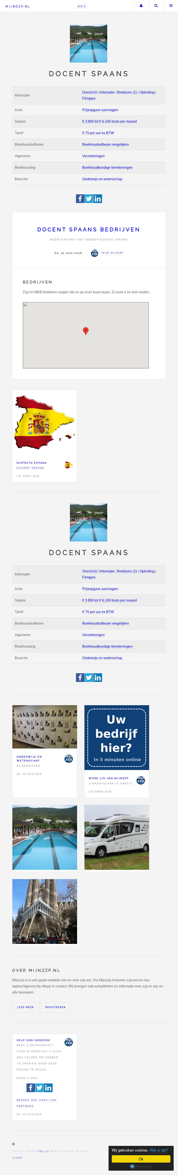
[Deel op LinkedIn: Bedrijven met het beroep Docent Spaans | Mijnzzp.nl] (98, 202)
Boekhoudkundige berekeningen (107, 167)
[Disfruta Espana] (68, 465)
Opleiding (147, 92)
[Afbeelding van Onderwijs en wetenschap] (44, 727)
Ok (141, 1159)
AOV (82, 6)
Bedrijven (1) (127, 92)
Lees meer (25, 1007)
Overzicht (89, 92)
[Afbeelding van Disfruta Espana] (44, 423)
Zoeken (156, 6)
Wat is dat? (159, 1150)
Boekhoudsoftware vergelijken (105, 144)
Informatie (107, 92)
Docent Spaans (30, 467)
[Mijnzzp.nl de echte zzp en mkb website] (89, 43)
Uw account (141, 6)
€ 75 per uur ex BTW (98, 133)
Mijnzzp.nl (18, 6)
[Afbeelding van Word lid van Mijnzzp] (116, 738)
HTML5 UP (43, 1151)
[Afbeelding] (44, 838)
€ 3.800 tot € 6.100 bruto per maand (109, 121)
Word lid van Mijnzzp (109, 778)
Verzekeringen (93, 156)
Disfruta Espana (32, 462)
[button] (85, 331)
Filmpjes (89, 98)
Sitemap (17, 1158)
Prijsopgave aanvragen (100, 110)
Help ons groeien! (34, 1040)
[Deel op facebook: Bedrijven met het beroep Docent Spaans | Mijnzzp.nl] (80, 202)
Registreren (55, 1007)
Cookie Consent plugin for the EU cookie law (141, 1166)
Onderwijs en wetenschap (102, 179)
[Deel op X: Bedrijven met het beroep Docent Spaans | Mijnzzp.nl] (89, 202)
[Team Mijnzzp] (68, 759)
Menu (171, 6)
